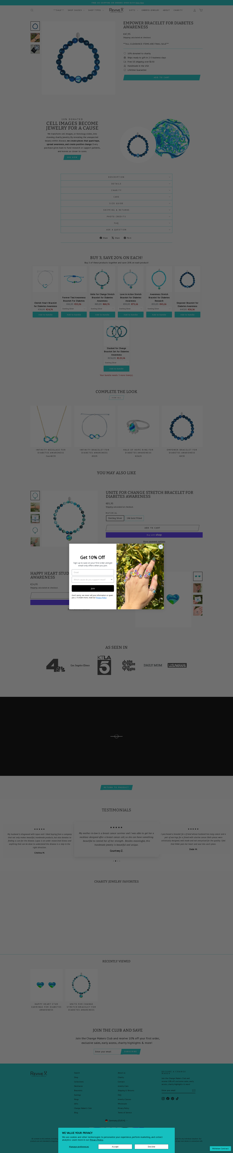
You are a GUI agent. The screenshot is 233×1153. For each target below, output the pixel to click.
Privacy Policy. (96, 1139)
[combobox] (92, 580)
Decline (151, 1146)
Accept (115, 1146)
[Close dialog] (161, 547)
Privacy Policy (101, 598)
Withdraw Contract (220, 1148)
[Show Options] (111, 580)
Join (93, 588)
